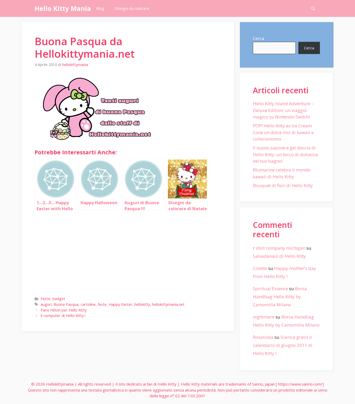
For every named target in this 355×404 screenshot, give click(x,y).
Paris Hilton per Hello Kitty (64, 310)
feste (102, 304)
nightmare (263, 317)
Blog (100, 8)
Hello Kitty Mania (63, 8)
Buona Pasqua (66, 304)
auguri (46, 304)
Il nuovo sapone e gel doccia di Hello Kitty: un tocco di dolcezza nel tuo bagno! (285, 154)
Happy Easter (120, 304)
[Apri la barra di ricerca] (313, 8)
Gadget (58, 298)
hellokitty (142, 304)
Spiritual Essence (270, 289)
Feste (45, 298)
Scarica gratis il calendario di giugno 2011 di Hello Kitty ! (282, 345)
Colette (260, 268)
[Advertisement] (128, 252)
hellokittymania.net (168, 304)
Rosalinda (263, 337)
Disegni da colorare (132, 8)
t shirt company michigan (279, 248)
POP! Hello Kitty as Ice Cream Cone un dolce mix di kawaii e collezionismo (283, 132)
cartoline (88, 304)
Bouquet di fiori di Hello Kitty (283, 185)
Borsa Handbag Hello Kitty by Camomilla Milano (280, 296)
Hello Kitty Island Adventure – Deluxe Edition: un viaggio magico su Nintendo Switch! (283, 110)
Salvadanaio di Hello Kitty (279, 256)
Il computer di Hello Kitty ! (63, 315)
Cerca (258, 38)
